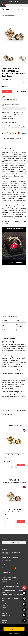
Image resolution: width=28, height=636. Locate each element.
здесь (11, 388)
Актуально (5, 613)
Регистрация (5, 603)
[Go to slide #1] (8, 58)
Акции (3, 615)
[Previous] (12, 467)
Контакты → (6, 550)
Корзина (4, 607)
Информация (6, 572)
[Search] (3, 9)
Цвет (3, 97)
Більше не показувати (14, 633)
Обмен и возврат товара (9, 577)
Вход (3, 600)
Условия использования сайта (10, 584)
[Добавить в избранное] (22, 83)
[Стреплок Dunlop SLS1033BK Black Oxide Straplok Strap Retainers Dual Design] (8, 99)
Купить (7, 91)
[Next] (16, 467)
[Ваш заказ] (19, 10)
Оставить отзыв (21, 410)
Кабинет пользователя (10, 598)
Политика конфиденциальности (11, 586)
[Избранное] (22, 9)
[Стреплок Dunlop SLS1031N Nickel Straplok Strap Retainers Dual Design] (2, 99)
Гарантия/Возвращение (12, 139)
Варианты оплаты (10, 123)
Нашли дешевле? (21, 91)
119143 (4, 521)
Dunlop (13, 181)
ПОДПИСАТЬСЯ (14, 542)
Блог (20, 5)
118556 (4, 464)
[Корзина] (25, 9)
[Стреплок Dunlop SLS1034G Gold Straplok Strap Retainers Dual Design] (14, 99)
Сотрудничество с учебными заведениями (14, 594)
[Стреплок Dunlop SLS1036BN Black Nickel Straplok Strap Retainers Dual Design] (11, 99)
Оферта (4, 588)
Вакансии (4, 620)
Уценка (8, 615)
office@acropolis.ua (7, 560)
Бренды (4, 622)
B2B (25, 5)
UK (2, 564)
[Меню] (7, 9)
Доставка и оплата (7, 579)
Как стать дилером (7, 575)
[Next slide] (24, 34)
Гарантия (4, 581)
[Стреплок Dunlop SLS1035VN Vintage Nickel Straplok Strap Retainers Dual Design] (5, 99)
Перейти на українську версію (14, 629)
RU (5, 564)
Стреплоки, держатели (9, 15)
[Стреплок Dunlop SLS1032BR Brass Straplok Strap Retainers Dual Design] (16, 99)
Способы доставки (12, 105)
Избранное (5, 605)
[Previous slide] (4, 34)
